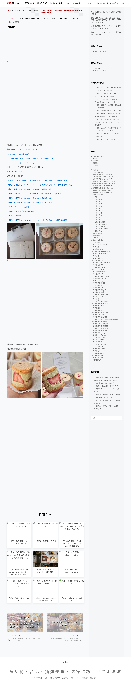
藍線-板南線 (97, 235)
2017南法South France (100, 301)
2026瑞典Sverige (98, 353)
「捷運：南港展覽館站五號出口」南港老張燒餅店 (107, 402)
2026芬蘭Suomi (98, 357)
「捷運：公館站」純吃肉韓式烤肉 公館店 (108, 110)
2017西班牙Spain (98, 296)
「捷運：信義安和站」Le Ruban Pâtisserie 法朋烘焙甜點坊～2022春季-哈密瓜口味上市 (40, 185)
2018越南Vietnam (99, 305)
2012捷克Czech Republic (101, 262)
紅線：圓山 (98, 217)
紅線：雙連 (98, 219)
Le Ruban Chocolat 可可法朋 (18, 207)
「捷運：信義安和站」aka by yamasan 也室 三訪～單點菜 (26, 639)
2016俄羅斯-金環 (98, 292)
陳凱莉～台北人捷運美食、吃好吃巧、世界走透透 (54, 678)
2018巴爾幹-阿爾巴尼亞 (100, 328)
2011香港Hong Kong (100, 256)
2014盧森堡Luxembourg (101, 276)
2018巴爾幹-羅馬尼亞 (100, 310)
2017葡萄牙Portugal (99, 299)
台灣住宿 (96, 170)
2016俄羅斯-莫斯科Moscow (102, 290)
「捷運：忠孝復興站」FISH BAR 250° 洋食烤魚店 (106, 407)
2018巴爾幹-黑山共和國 (100, 312)
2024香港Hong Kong (100, 344)
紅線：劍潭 (98, 215)
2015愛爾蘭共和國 (99, 283)
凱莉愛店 (96, 163)
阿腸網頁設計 (92, 678)
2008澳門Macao (98, 247)
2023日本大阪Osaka (99, 337)
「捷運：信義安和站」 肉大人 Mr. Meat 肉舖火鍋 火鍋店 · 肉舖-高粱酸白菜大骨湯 (19, 572)
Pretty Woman (98, 172)
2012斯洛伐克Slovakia (100, 265)
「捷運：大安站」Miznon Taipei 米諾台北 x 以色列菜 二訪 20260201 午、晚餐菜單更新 (108, 122)
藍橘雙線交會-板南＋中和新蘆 (102, 185)
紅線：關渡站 (99, 199)
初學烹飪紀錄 (97, 161)
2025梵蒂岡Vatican (99, 348)
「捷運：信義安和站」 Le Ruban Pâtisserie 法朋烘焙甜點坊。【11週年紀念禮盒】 (38, 220)
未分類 (95, 158)
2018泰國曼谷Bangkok (100, 303)
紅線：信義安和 (33, 10)
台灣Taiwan (97, 242)
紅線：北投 (98, 201)
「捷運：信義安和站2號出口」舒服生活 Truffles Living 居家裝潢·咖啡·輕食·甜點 (72, 543)
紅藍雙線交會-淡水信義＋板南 (102, 174)
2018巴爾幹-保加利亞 (100, 317)
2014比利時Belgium (99, 274)
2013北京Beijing (98, 269)
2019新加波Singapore (100, 333)
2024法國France (98, 339)
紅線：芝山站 (99, 210)
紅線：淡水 (98, 197)
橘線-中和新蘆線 (98, 240)
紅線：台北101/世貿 (101, 228)
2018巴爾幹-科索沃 (99, 315)
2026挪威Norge (98, 355)
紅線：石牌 (98, 206)
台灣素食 (96, 165)
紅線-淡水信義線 (20, 10)
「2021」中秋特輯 (14, 216)
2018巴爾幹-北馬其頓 (100, 330)
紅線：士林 (98, 213)
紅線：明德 (98, 208)
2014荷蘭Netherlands (100, 272)
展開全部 (94, 156)
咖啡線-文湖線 (97, 233)
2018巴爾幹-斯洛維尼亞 (100, 324)
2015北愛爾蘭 (97, 285)
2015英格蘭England (99, 281)
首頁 (11, 10)
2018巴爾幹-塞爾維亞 (100, 321)
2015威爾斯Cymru (99, 287)
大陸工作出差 (97, 360)
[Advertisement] (45, 44)
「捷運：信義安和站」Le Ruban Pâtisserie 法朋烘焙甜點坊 (29, 189)
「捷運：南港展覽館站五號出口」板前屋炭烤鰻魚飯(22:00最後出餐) (107, 396)
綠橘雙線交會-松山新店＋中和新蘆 (104, 183)
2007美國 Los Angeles (100, 244)
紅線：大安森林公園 (101, 224)
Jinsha (77, 678)
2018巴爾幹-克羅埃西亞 (100, 326)
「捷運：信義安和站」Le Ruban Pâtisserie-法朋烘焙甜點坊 (29, 202)
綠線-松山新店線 (98, 238)
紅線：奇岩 (98, 204)
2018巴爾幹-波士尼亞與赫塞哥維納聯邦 (105, 319)
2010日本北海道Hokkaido (101, 251)
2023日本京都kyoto (99, 335)
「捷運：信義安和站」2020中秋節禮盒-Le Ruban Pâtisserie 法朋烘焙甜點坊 (36, 194)
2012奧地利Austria (99, 260)
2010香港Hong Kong (100, 253)
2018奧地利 (97, 308)
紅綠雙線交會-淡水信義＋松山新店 (104, 176)
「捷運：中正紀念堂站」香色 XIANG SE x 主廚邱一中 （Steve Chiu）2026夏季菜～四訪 (107, 388)
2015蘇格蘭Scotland (100, 278)
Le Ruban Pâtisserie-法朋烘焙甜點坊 (21, 211)
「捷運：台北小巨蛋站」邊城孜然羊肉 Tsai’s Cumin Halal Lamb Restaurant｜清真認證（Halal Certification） (107, 380)
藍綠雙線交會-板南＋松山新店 (102, 179)
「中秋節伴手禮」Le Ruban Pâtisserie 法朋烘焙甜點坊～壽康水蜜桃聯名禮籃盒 (37, 180)
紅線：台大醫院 (100, 222)
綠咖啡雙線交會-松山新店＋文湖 (103, 192)
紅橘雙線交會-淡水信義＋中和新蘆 (104, 181)
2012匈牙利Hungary (99, 267)
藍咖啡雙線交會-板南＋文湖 (102, 190)
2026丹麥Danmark (99, 351)
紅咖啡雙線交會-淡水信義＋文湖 (103, 188)
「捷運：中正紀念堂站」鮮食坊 (105, 139)
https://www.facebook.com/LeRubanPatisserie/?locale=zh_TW (30, 158)
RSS (66, 662)
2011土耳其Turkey (99, 258)
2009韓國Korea (98, 249)
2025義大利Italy (98, 346)
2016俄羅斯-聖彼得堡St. (101, 294)
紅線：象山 (98, 231)
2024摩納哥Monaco (99, 342)
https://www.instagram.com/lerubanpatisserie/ (24, 163)
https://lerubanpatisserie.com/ (18, 154)
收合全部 (101, 156)
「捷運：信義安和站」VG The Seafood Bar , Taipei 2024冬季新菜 (64, 639)
